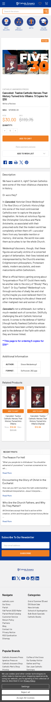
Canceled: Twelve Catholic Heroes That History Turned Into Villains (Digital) (38, 420)
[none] (25, 62)
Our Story (6, 604)
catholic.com (8, 601)
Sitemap (6, 638)
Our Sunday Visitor (34, 660)
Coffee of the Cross (35, 657)
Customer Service (10, 616)
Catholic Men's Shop (11, 666)
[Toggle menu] (3, 3)
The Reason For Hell (13, 457)
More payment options (25, 146)
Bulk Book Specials (36, 613)
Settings (25, 686)
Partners (6, 623)
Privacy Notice (8, 632)
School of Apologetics (37, 610)
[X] (21, 162)
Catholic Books (34, 616)
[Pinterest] (26, 162)
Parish (5, 607)
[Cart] (47, 3)
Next (47, 414)
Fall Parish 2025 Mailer (11, 610)
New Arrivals (33, 607)
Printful (5, 669)
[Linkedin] (37, 578)
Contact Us (7, 629)
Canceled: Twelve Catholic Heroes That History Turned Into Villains (13, 420)
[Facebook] (5, 162)
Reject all (25, 692)
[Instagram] (32, 578)
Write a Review (9, 103)
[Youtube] (23, 578)
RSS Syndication (9, 635)
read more (7, 473)
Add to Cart (13, 411)
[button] (25, 153)
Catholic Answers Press (12, 657)
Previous (3, 414)
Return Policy (8, 620)
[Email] (10, 162)
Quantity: (7, 125)
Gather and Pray (33, 663)
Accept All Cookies (26, 697)
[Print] (16, 162)
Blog (4, 626)
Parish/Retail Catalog (11, 613)
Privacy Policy (29, 681)
